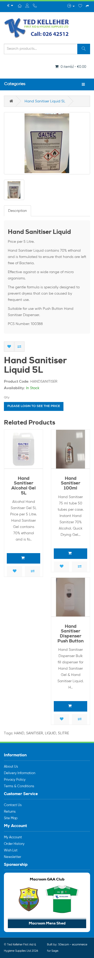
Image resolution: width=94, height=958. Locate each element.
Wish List (10, 850)
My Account (13, 837)
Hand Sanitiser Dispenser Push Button (70, 634)
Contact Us (13, 805)
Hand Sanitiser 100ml (70, 484)
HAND (19, 733)
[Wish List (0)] (80, 6)
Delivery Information (19, 773)
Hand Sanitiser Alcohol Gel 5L (23, 486)
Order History (14, 844)
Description (17, 211)
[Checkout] (87, 6)
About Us (11, 766)
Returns (10, 811)
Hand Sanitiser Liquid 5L (45, 101)
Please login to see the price (33, 406)
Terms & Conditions (19, 786)
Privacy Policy (15, 779)
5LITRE (63, 733)
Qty (6, 397)
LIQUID (50, 733)
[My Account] (71, 6)
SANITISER (34, 733)
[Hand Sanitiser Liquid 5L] (47, 143)
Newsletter (12, 857)
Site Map (10, 818)
